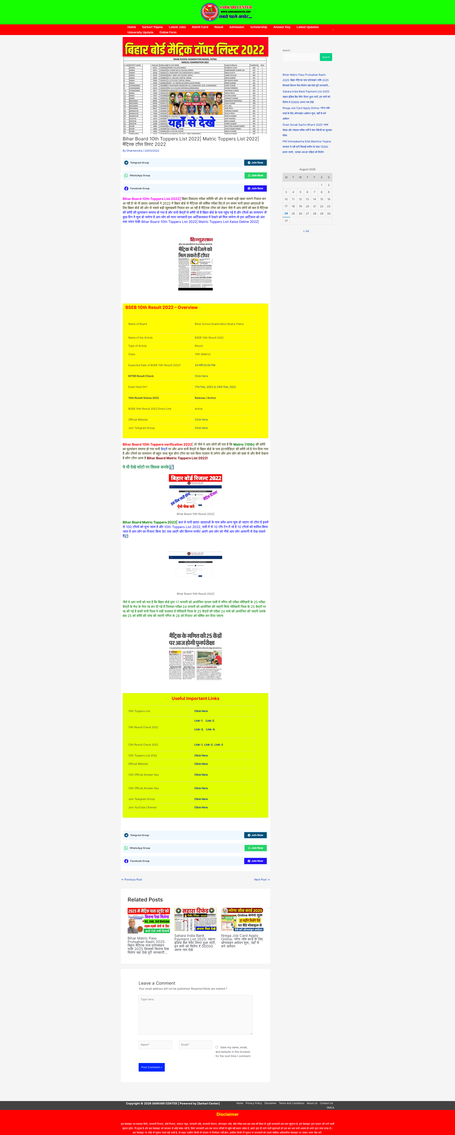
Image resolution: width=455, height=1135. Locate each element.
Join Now (257, 162)
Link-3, (200, 729)
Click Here (201, 376)
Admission (236, 27)
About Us (312, 1103)
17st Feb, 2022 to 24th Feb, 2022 (215, 387)
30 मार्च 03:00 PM (205, 365)
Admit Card (200, 27)
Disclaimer (270, 1103)
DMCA (330, 1107)
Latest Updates (308, 27)
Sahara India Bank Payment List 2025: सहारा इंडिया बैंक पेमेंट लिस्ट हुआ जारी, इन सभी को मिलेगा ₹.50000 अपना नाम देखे (195, 942)
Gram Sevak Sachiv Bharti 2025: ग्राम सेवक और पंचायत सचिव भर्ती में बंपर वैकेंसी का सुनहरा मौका (307, 130)
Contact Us (326, 1103)
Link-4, (210, 729)
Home (131, 27)
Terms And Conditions (291, 1103)
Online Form (167, 32)
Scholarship (258, 27)
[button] (333, 30)
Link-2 (210, 720)
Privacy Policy (254, 1103)
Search (286, 50)
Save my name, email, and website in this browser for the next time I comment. (233, 1052)
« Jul (306, 231)
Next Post (262, 879)
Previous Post (131, 879)
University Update (140, 32)
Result (218, 27)
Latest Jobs (177, 27)
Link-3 (219, 744)
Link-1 (198, 720)
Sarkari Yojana (152, 27)
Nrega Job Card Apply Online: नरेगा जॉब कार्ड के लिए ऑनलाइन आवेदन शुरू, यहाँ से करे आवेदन (242, 940)
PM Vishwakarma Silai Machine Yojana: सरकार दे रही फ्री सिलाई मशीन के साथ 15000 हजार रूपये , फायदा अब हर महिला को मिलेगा (307, 147)
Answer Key (282, 27)
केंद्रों (164, 449)
